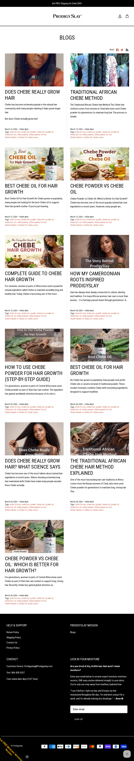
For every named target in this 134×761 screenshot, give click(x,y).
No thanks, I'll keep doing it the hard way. (67, 423)
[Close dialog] (126, 331)
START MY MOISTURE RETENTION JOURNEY (67, 384)
